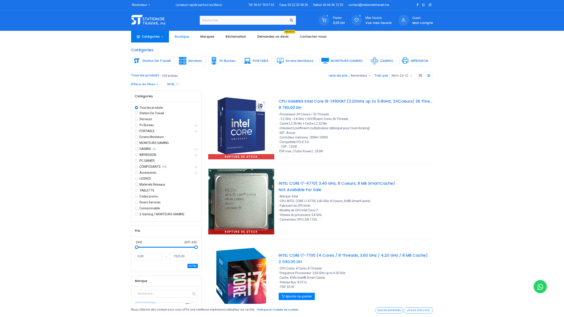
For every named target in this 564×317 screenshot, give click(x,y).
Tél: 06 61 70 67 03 (261, 5)
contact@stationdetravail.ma (369, 5)
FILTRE (193, 266)
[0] (324, 20)
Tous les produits (151, 107)
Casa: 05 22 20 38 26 (293, 5)
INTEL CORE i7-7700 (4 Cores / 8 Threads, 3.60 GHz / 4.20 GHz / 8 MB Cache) (353, 255)
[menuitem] (182, 36)
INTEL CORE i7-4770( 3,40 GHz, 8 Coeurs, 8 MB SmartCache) (337, 183)
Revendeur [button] (359, 75)
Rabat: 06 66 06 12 (326, 5)
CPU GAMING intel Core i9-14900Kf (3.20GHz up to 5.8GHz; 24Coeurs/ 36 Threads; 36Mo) (356, 101)
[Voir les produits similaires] (271, 120)
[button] (401, 75)
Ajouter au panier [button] (298, 296)
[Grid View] (420, 75)
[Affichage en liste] (429, 75)
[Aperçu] (271, 100)
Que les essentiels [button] (389, 310)
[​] (417, 4)
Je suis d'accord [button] (418, 310)
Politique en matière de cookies (277, 309)
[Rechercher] (291, 20)
